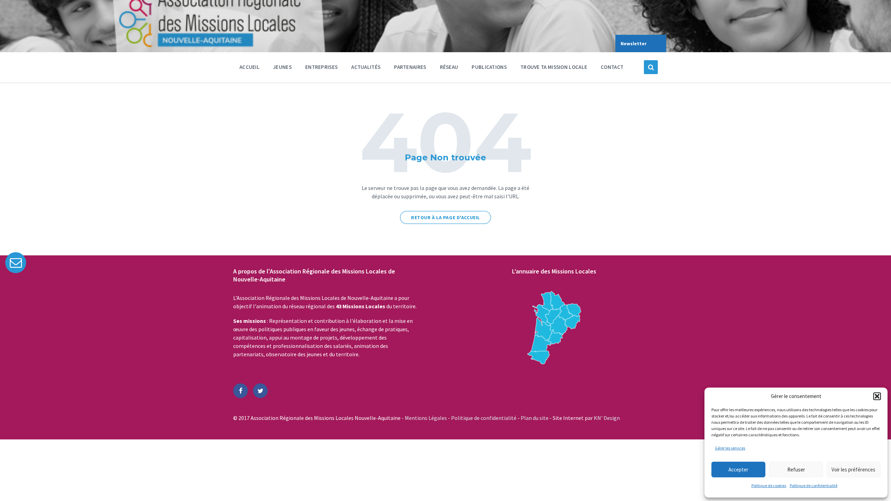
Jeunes (282, 67)
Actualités (365, 67)
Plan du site (535, 417)
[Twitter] (260, 390)
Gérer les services (730, 448)
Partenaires (410, 67)
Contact (612, 67)
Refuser (796, 469)
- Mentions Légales (425, 417)
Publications (489, 67)
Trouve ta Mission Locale (553, 67)
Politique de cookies (768, 485)
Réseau (449, 67)
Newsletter (634, 43)
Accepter (738, 469)
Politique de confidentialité (813, 485)
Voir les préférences (853, 469)
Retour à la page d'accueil (445, 217)
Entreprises (321, 67)
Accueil (249, 67)
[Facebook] (240, 390)
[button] (877, 396)
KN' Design (607, 417)
